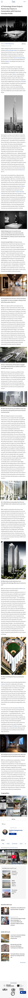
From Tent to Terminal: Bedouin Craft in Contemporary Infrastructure (17, 936)
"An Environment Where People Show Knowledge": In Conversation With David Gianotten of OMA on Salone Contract (17, 922)
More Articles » (23, 962)
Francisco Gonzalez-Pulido (11, 50)
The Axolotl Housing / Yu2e (14, 891)
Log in (24, 1)
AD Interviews (14, 843)
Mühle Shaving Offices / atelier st (14, 883)
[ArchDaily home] (13, 2)
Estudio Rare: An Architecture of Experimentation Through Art (17, 908)
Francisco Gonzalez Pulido (19, 57)
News (3, 843)
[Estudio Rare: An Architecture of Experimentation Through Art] (5, 911)
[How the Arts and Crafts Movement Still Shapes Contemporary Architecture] (5, 948)
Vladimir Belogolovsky (16, 830)
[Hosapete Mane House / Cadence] (6, 874)
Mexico (7, 61)
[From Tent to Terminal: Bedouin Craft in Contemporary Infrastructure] (5, 938)
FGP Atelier (23, 81)
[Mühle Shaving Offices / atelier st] (6, 884)
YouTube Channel (14, 847)
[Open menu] (2, 1)
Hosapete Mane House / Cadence (15, 872)
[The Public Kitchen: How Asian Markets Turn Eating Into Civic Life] (5, 957)
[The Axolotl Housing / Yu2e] (6, 893)
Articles (8, 843)
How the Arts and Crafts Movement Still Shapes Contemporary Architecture (16, 946)
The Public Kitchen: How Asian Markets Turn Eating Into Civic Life (17, 955)
